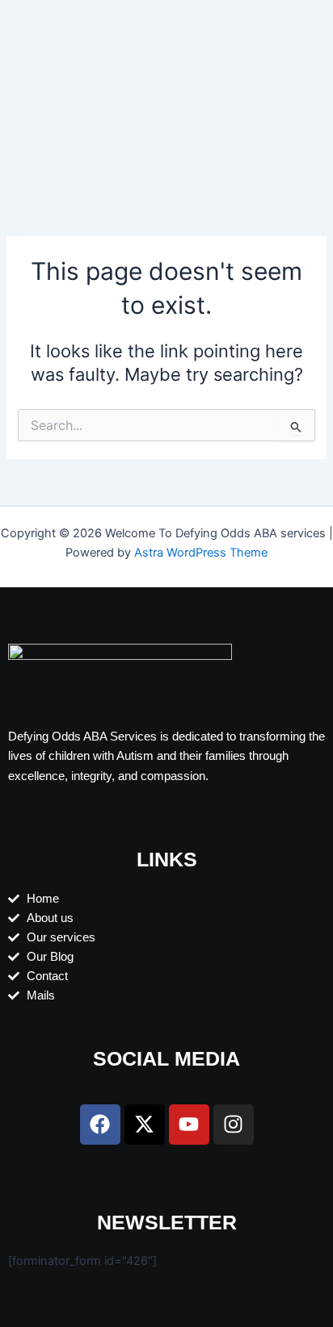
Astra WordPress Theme (201, 552)
